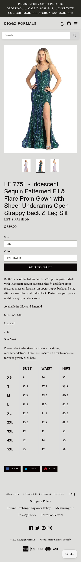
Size (6, 237)
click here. (30, 358)
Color (7, 251)
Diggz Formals (20, 23)
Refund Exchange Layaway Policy (29, 508)
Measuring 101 (65, 508)
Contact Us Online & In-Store (43, 494)
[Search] (74, 35)
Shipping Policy (40, 501)
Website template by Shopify (55, 539)
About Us (12, 494)
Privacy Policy (27, 515)
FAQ (72, 494)
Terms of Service (52, 515)
